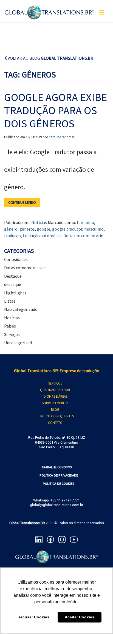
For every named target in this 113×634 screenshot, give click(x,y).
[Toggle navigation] (102, 12)
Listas (9, 301)
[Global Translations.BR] (49, 9)
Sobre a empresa (55, 403)
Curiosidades (16, 259)
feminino (85, 222)
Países (10, 326)
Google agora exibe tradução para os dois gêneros (55, 110)
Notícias (39, 222)
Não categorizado (21, 309)
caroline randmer (61, 137)
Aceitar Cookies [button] (79, 617)
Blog (55, 409)
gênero (11, 229)
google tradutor (67, 229)
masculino (94, 229)
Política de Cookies (58, 484)
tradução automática (43, 235)
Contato (55, 422)
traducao (12, 235)
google (43, 229)
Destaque (13, 276)
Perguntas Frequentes (55, 416)
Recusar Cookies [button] (33, 617)
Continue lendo (22, 202)
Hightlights (15, 293)
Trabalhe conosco (56, 467)
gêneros (27, 229)
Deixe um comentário (83, 235)
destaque (12, 284)
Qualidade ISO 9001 (55, 390)
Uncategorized (18, 342)
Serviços (12, 334)
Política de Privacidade (58, 475)
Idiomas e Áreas (55, 396)
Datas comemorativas (25, 267)
